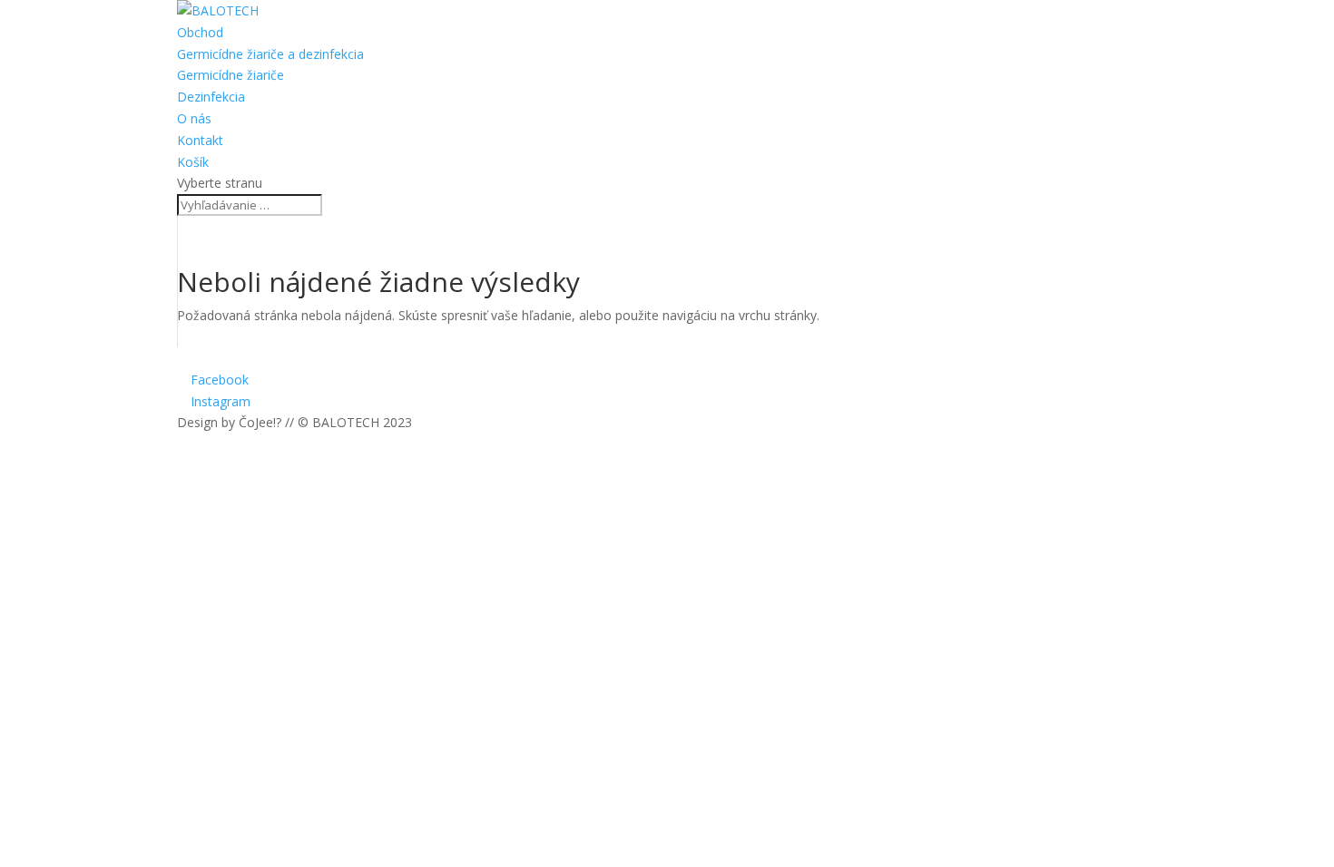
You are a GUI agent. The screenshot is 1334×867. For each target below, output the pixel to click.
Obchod (200, 32)
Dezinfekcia (211, 96)
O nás (194, 118)
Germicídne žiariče (230, 74)
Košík (193, 161)
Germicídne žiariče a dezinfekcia (270, 54)
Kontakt (200, 140)
